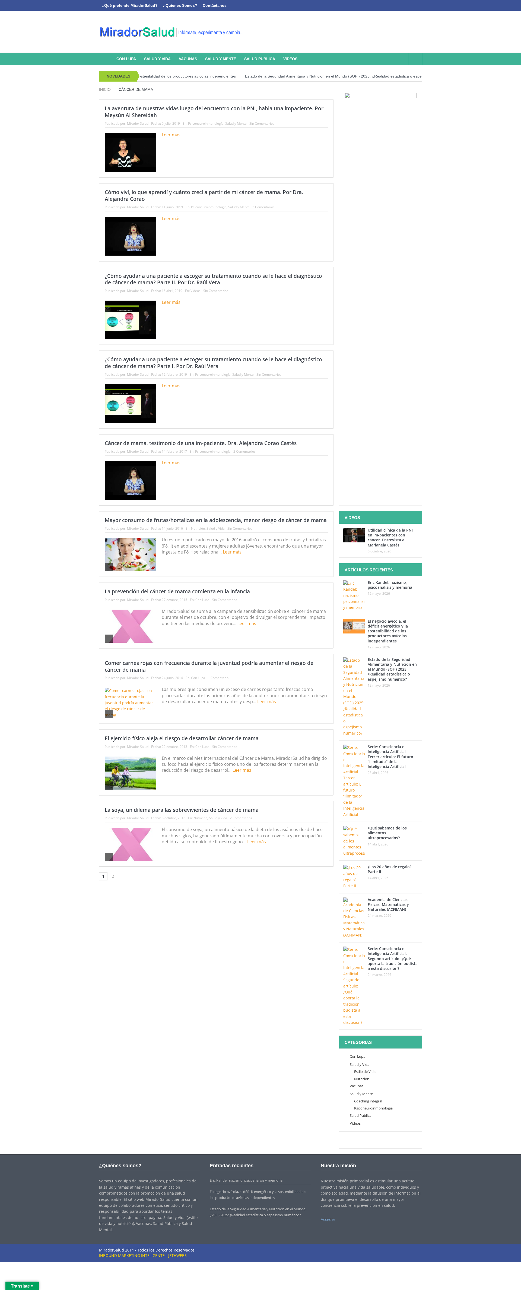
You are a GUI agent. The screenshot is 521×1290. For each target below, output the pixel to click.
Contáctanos (215, 5)
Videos (290, 59)
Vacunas (188, 59)
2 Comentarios (244, 451)
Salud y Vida (157, 59)
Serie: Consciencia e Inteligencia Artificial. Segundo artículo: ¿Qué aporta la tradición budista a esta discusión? (393, 958)
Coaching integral (368, 1101)
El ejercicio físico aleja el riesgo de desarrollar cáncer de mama (182, 738)
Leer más (172, 135)
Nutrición (198, 528)
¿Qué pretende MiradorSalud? (130, 5)
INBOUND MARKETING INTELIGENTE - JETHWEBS (143, 1255)
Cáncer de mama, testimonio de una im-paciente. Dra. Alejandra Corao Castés (201, 443)
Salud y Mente (220, 59)
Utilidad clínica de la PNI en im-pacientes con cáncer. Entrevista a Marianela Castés (390, 537)
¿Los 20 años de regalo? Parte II (389, 869)
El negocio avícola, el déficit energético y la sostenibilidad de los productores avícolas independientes (388, 631)
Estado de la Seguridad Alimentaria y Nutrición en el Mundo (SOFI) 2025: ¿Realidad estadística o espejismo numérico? (313, 76)
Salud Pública (259, 59)
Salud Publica (360, 1115)
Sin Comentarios (261, 123)
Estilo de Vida (365, 1071)
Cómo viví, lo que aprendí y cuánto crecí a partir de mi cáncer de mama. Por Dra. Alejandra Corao (204, 195)
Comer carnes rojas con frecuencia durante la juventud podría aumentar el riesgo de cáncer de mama (209, 666)
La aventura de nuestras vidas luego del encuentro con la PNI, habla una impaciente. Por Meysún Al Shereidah (214, 112)
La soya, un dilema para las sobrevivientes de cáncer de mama (182, 809)
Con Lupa (126, 59)
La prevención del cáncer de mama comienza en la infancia (177, 591)
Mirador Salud (137, 123)
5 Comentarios (263, 207)
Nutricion (361, 1078)
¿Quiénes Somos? (180, 5)
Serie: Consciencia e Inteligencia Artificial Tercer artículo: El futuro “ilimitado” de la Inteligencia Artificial (390, 756)
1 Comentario (218, 677)
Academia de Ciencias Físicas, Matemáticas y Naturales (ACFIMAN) (388, 904)
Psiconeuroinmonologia (373, 1108)
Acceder (328, 1219)
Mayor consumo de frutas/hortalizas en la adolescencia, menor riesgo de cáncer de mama (216, 520)
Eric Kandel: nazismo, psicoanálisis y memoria (390, 585)
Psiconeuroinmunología (206, 123)
